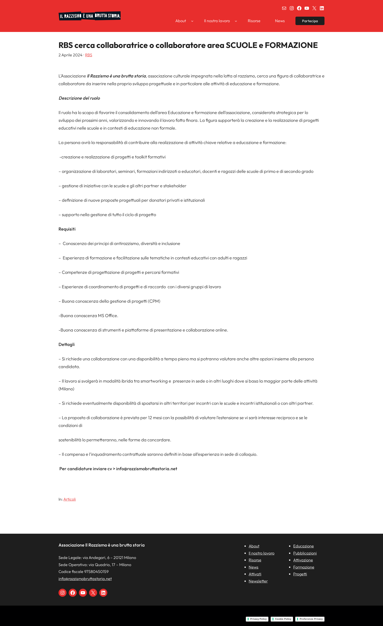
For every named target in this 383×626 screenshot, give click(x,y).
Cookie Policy (283, 618)
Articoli (69, 499)
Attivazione (303, 560)
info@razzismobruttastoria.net (85, 578)
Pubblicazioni (305, 553)
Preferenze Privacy (311, 618)
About (254, 546)
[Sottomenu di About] (192, 21)
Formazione (303, 567)
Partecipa (310, 21)
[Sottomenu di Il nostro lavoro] (236, 21)
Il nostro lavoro (261, 553)
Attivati (255, 574)
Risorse (255, 560)
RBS (88, 54)
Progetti (300, 574)
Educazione (303, 546)
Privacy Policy (258, 618)
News (253, 567)
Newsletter (258, 581)
